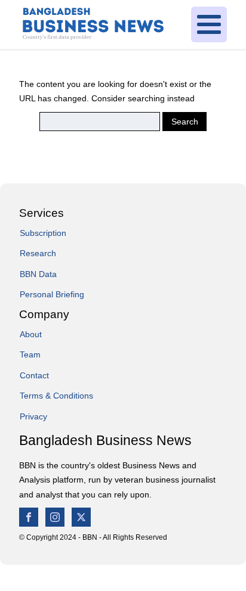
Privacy (33, 416)
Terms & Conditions (56, 395)
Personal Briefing (52, 294)
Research (38, 253)
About (31, 334)
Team (30, 354)
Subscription (43, 233)
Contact (34, 375)
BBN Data (38, 274)
